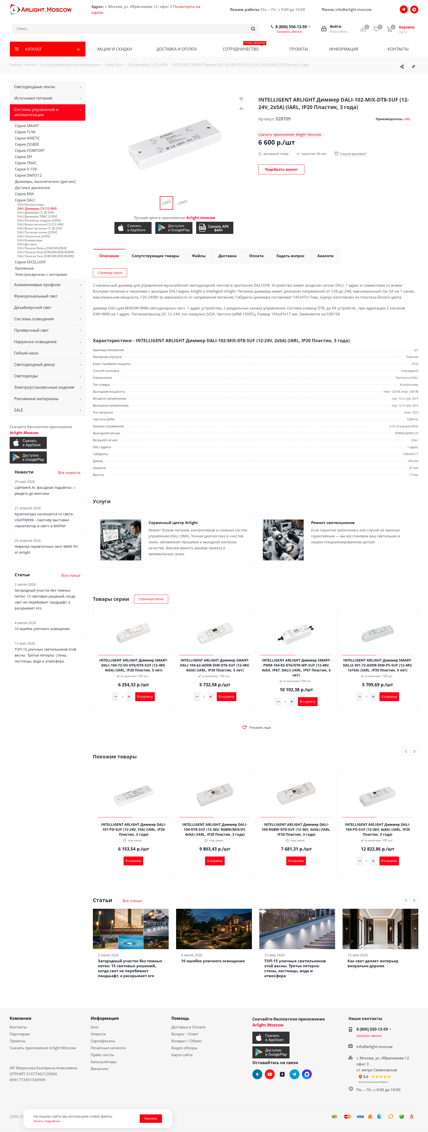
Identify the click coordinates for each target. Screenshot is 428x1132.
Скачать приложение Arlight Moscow (43, 1047)
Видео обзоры (184, 1047)
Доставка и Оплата (188, 1026)
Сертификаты (103, 1040)
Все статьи (132, 900)
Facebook (307, 1074)
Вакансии (99, 1068)
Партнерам (20, 1033)
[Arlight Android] (174, 228)
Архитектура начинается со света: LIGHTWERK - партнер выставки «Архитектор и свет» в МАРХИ (44, 520)
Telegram (294, 1074)
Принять (151, 1118)
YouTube (270, 1074)
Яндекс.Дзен (282, 1074)
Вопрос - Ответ (184, 1033)
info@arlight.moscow (353, 9)
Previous (406, 751)
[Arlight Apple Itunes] (133, 228)
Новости (98, 1033)
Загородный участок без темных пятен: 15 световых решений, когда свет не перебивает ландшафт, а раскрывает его (130, 968)
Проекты (18, 1040)
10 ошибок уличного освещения (213, 960)
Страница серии (110, 272)
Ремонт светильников (333, 522)
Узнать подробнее (46, 1121)
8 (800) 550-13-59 (291, 27)
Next (414, 751)
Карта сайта (181, 1054)
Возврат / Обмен (186, 1040)
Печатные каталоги (108, 1047)
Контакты (18, 1026)
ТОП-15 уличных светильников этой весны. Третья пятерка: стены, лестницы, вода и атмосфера (295, 968)
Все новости (69, 472)
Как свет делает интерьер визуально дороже (373, 963)
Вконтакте (257, 1074)
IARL (407, 119)
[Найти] (253, 29)
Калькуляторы (104, 1061)
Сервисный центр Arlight (173, 522)
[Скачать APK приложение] (215, 228)
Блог (95, 1026)
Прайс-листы (102, 1054)
